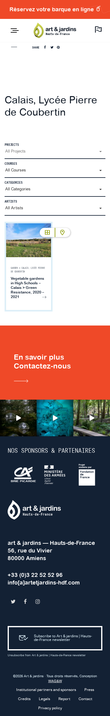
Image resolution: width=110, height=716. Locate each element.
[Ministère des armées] (55, 475)
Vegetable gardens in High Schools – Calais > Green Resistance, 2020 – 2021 (27, 287)
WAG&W (55, 681)
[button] (55, 152)
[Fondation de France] (87, 475)
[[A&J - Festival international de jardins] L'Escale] (18, 418)
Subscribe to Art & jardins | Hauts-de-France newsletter (63, 638)
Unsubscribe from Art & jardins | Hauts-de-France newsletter (47, 655)
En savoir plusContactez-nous (42, 361)
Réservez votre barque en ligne (52, 9)
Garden (14, 268)
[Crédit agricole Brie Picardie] (23, 475)
